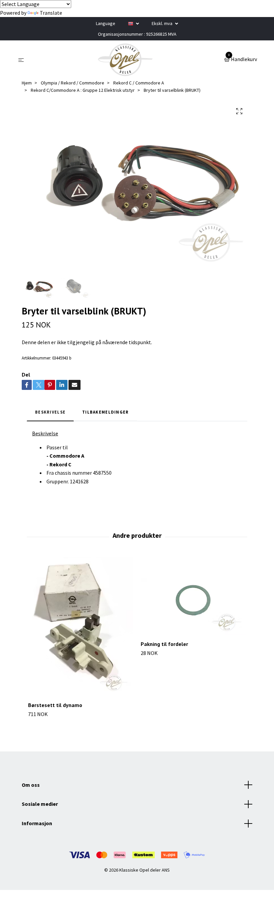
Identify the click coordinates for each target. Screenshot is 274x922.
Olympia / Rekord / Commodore (72, 83)
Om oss (31, 784)
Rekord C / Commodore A (138, 83)
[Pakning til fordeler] (193, 596)
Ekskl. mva (162, 23)
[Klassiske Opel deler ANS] (125, 59)
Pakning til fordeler (164, 644)
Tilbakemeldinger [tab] (105, 412)
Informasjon (37, 823)
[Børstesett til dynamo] (80, 627)
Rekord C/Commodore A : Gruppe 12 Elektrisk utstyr (83, 90)
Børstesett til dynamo (55, 705)
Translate (51, 12)
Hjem (27, 83)
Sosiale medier (40, 803)
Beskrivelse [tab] (50, 412)
